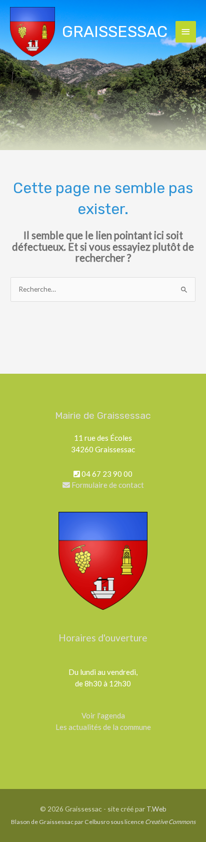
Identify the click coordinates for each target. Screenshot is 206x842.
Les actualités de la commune (103, 726)
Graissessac (115, 31)
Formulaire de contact (107, 484)
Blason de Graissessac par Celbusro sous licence (103, 821)
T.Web (156, 808)
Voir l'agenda (103, 715)
